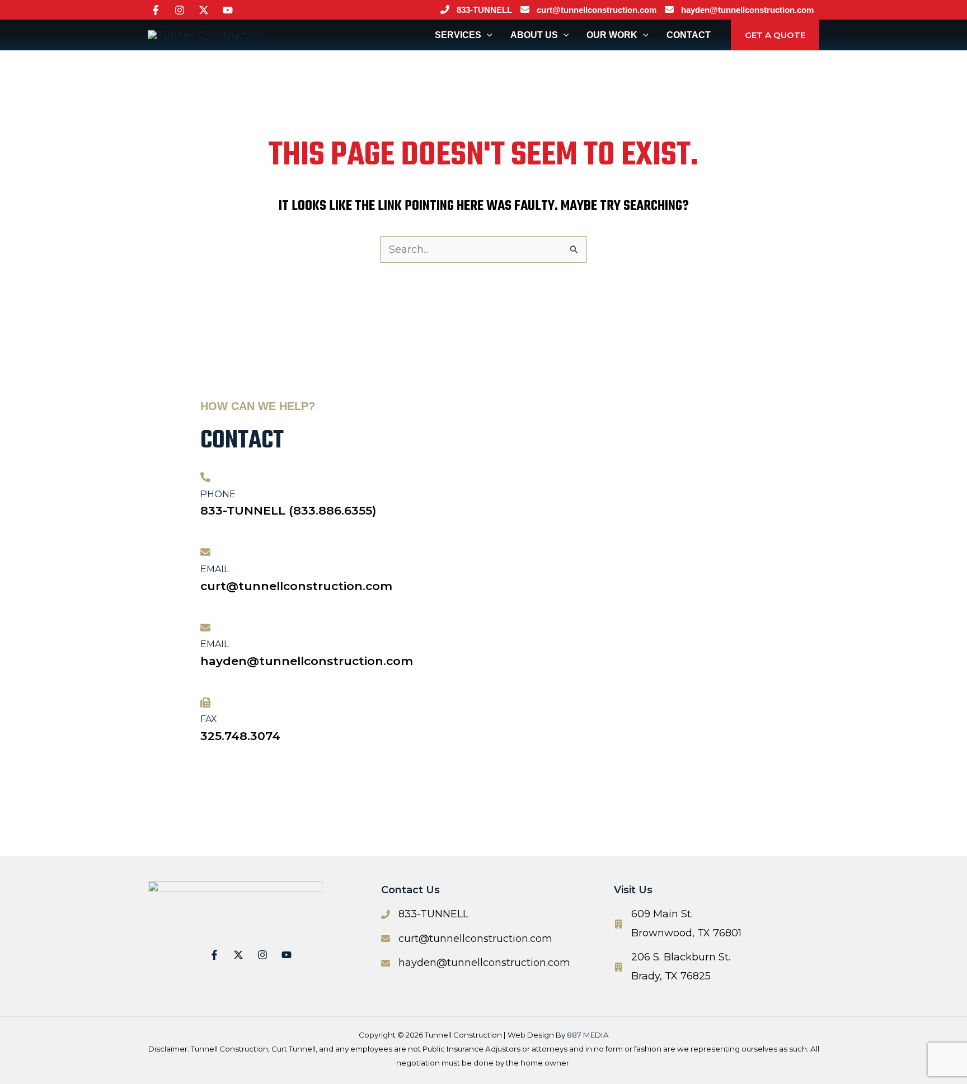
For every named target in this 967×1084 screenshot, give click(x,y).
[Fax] (205, 702)
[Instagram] (179, 10)
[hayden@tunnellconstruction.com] (738, 10)
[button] (486, 35)
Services (458, 35)
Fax (208, 719)
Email (214, 569)
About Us (534, 35)
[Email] (205, 552)
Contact (688, 35)
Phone (218, 494)
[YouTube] (228, 10)
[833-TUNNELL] (475, 10)
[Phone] (205, 477)
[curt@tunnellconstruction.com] (587, 10)
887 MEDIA (588, 1034)
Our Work (611, 35)
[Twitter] (204, 10)
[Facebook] (155, 10)
